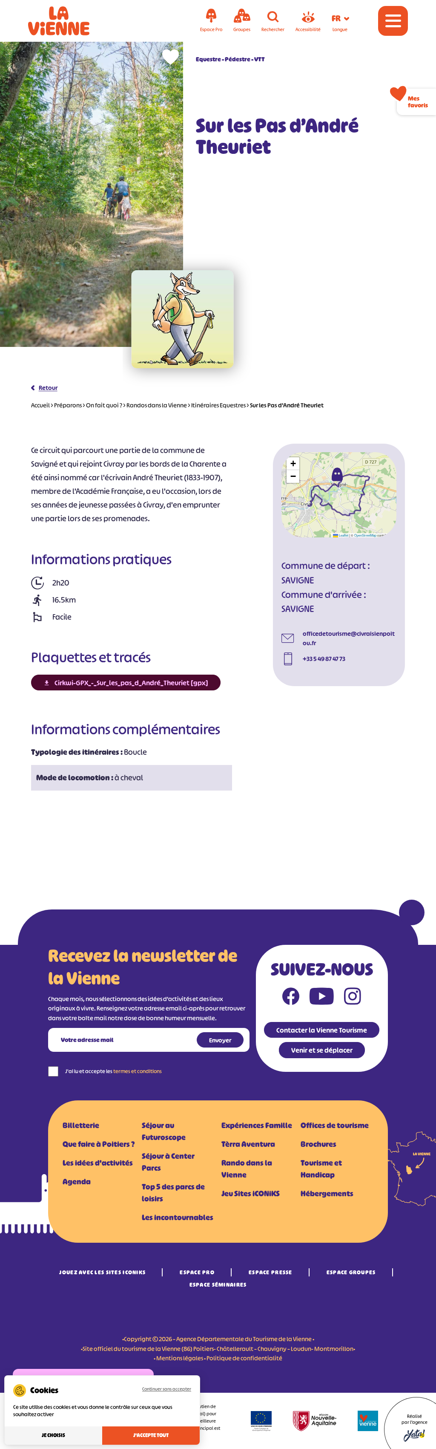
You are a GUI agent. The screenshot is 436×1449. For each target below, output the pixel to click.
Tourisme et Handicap (321, 1169)
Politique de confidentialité (244, 1358)
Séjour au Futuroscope (164, 1131)
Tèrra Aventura (248, 1144)
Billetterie (81, 1125)
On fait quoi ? (104, 405)
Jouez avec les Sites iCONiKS (102, 1272)
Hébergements (327, 1194)
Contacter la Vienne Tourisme (321, 1030)
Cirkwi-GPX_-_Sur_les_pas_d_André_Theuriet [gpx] (131, 682)
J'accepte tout (151, 1435)
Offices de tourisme (335, 1125)
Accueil (40, 405)
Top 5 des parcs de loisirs (173, 1193)
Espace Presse (271, 1272)
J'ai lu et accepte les (113, 1071)
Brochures (318, 1144)
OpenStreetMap (365, 535)
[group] (183, 319)
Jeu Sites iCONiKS (250, 1194)
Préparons (68, 405)
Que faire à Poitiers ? (99, 1144)
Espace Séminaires (218, 1284)
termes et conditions (137, 1071)
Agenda (77, 1182)
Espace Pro (197, 1272)
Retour (48, 388)
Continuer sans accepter (166, 1388)
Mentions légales (179, 1358)
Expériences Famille (256, 1125)
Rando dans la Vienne (246, 1169)
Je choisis (53, 1435)
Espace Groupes (351, 1272)
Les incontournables (177, 1217)
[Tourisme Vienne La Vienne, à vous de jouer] (70, 20)
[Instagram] (352, 998)
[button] (337, 474)
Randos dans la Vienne (156, 405)
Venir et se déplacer (322, 1050)
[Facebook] (290, 998)
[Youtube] (322, 998)
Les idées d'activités (98, 1163)
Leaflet (343, 535)
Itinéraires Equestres (218, 405)
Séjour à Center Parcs (168, 1162)
